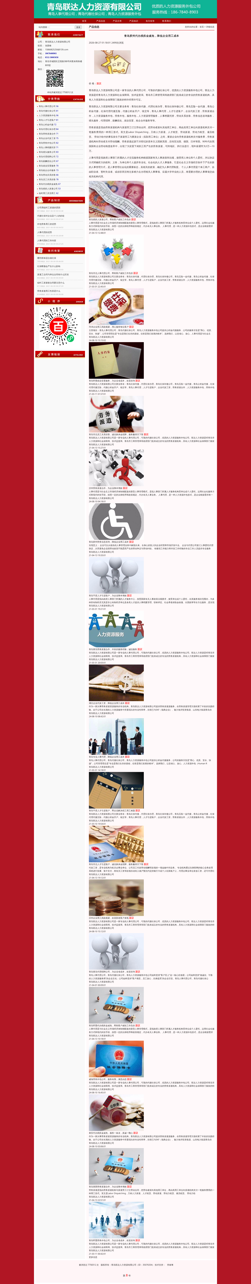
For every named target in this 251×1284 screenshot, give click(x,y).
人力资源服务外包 (47, 115)
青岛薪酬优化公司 (47, 161)
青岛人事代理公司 (47, 106)
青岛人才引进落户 (47, 120)
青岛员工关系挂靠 (47, 179)
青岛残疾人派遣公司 (48, 188)
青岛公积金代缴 (46, 124)
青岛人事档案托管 (47, 147)
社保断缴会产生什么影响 (48, 266)
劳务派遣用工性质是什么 (48, 290)
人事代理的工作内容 (46, 240)
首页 (84, 20)
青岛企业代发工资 (47, 138)
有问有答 (150, 20)
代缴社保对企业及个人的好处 (50, 215)
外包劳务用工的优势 (46, 224)
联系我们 (166, 20)
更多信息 (93, 1257)
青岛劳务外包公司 (47, 142)
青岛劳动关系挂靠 (47, 174)
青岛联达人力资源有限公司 (101, 229)
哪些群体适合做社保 (46, 258)
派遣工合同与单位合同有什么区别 (53, 274)
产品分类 (117, 20)
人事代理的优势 (44, 232)
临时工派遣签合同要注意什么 (50, 282)
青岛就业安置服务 (47, 165)
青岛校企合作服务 (47, 170)
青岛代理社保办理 (47, 129)
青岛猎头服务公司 (47, 152)
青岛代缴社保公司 (47, 110)
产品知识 (133, 20)
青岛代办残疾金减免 (48, 184)
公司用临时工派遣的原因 (48, 207)
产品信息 (100, 20)
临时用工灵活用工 (47, 193)
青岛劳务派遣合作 (47, 133)
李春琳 (170, 1264)
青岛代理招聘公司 (47, 156)
